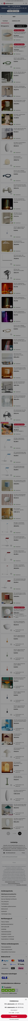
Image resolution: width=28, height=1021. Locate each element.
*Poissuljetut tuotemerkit (14, 1019)
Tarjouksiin (14, 1016)
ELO (14, 1012)
